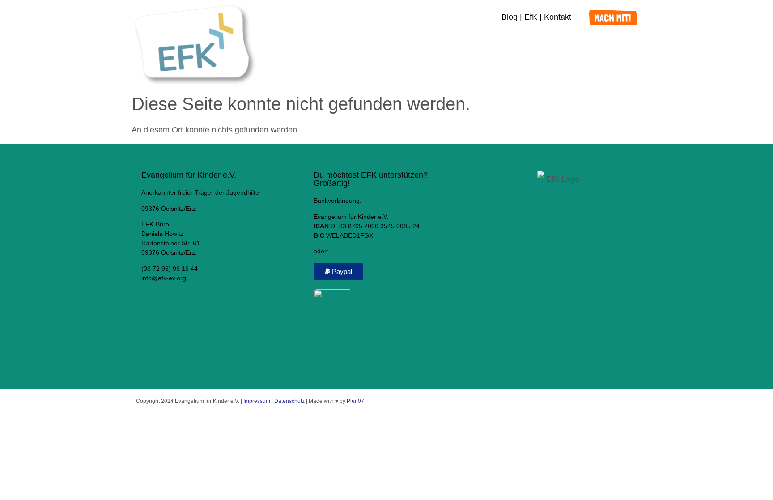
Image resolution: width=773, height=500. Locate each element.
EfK (530, 17)
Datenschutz (289, 401)
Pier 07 (355, 401)
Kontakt (557, 17)
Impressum (256, 401)
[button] (338, 271)
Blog (509, 17)
